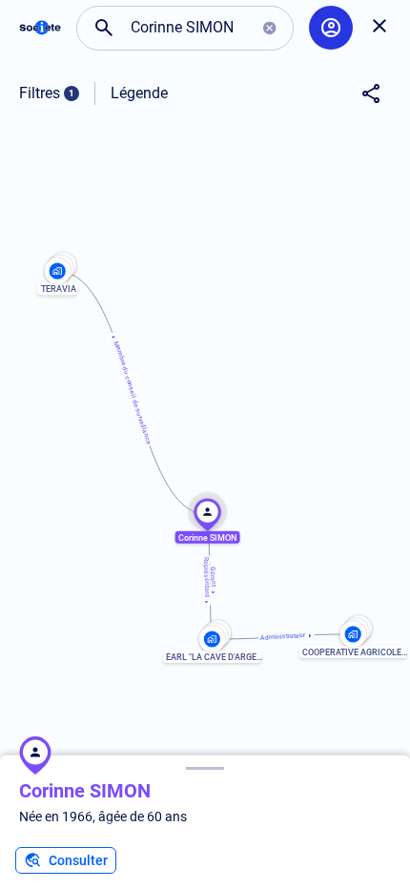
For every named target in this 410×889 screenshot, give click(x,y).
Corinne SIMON (85, 790)
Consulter (78, 860)
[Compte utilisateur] (331, 28)
